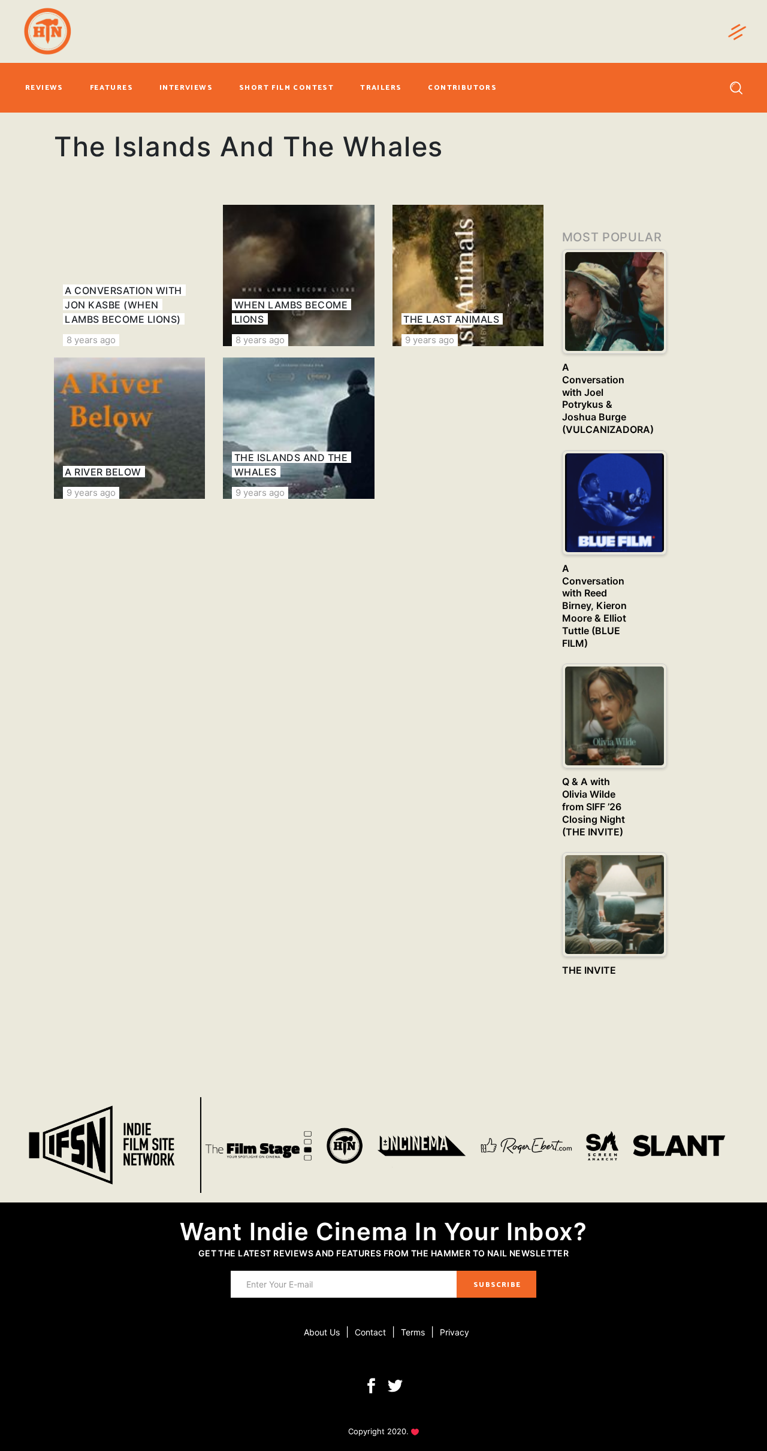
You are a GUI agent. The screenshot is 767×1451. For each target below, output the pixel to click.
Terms (413, 1332)
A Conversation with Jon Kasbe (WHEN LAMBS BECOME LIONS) (123, 304)
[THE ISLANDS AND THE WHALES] (298, 428)
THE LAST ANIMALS (451, 319)
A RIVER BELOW (103, 472)
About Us (322, 1332)
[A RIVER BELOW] (129, 428)
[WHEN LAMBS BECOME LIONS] (298, 275)
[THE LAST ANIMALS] (467, 275)
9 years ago (429, 340)
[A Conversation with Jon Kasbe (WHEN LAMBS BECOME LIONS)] (129, 275)
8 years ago (91, 340)
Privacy (454, 1332)
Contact (370, 1332)
